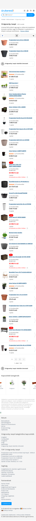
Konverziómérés (6, 499)
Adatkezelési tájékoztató (8, 515)
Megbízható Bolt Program (8, 487)
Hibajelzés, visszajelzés (8, 474)
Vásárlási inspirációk (7, 472)
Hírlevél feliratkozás (7, 471)
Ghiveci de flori (27, 508)
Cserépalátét (5, 439)
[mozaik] (19, 35)
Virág (24, 388)
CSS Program (5, 494)
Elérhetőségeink (6, 422)
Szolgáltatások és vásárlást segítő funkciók (13, 469)
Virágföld (4, 437)
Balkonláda (4, 444)
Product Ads (4, 490)
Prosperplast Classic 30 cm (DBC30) (11, 458)
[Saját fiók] (33, 10)
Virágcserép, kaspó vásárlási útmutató (16, 63)
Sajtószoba (4, 430)
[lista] (16, 35)
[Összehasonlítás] (27, 10)
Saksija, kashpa (8, 510)
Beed (2, 498)
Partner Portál (5, 483)
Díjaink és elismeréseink (8, 424)
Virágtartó (12, 388)
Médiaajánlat (5, 492)
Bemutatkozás (5, 421)
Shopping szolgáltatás (7, 496)
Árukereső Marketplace (8, 489)
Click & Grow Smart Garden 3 (9, 460)
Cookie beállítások (6, 476)
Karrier (3, 426)
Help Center (4, 485)
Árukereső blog (5, 428)
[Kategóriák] (24, 10)
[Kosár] (30, 10)
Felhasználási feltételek (23, 515)
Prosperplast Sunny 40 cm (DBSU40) (11, 456)
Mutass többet (24, 31)
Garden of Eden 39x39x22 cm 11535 (11, 461)
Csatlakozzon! (6, 503)
